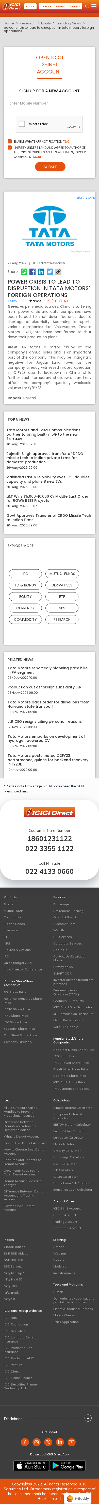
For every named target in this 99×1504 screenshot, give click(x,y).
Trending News (68, 23)
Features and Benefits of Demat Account (22, 1162)
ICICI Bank (11, 1318)
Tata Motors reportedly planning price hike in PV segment (48, 670)
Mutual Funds (62, 573)
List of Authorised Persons (73, 1309)
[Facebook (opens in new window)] (25, 1442)
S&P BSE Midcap (16, 1253)
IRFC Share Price (16, 1016)
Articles (58, 1247)
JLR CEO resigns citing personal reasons (45, 721)
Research (28, 23)
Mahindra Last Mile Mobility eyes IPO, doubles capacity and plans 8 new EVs (48, 479)
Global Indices (14, 1247)
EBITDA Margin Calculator (72, 1124)
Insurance (11, 930)
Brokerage (61, 904)
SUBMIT (50, 166)
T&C (66, 141)
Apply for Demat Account (60, 6)
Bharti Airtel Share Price (70, 1069)
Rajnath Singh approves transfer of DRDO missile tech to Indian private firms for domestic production (44, 458)
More (37, 157)
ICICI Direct (12, 1371)
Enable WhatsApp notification (42, 141)
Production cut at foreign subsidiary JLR (44, 687)
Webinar (59, 1253)
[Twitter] (50, 272)
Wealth (58, 930)
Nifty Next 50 (13, 1279)
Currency (25, 607)
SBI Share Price (15, 992)
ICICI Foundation (16, 1324)
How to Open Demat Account (19, 1208)
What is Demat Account (21, 1136)
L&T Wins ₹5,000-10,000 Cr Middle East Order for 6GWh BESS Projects (47, 498)
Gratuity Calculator (66, 1151)
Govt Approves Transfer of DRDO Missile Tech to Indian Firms (48, 517)
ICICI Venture (13, 1365)
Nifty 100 (10, 1286)
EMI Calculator (63, 1144)
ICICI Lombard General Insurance (20, 1339)
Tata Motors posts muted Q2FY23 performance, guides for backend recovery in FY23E (48, 760)
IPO (25, 573)
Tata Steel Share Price (20, 1035)
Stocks (9, 904)
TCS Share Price (65, 1056)
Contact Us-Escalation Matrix (69, 958)
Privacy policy (63, 967)
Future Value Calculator (70, 1131)
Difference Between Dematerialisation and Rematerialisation (20, 1126)
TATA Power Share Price (71, 1063)
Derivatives (62, 584)
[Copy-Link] (58, 272)
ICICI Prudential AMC (19, 1358)
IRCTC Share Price (17, 1009)
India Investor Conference (23, 969)
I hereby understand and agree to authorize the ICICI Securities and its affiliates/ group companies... (50, 152)
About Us (60, 950)
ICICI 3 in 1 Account (67, 1208)
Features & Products (68, 1001)
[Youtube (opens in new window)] (72, 1442)
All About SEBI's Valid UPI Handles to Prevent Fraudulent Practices (22, 1111)
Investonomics (64, 1273)
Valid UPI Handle (65, 1027)
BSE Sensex (13, 1266)
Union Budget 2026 (18, 963)
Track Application (66, 1322)
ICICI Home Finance (18, 1378)
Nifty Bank (11, 1292)
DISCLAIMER (85, 197)
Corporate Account (67, 1228)
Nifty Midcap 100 (16, 1273)
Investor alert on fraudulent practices (73, 982)
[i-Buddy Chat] (77, 1494)
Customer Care (64, 924)
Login (30, 6)
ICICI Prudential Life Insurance (18, 1350)
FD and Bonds (14, 924)
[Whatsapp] (24, 272)
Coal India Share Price (69, 1076)
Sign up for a (49, 91)
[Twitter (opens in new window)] (48, 1442)
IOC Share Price (15, 1022)
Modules (59, 1266)
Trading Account (65, 1221)
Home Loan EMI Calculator (72, 1183)
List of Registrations (68, 1020)
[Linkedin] (41, 272)
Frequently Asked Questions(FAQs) (66, 992)
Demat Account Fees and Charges (23, 1183)
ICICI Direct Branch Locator (72, 1007)
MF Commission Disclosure (73, 1014)
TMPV (12, 301)
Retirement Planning (68, 911)
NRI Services (62, 937)
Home (9, 23)
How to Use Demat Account (24, 1143)
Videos (58, 1260)
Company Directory (18, 1042)
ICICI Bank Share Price (69, 1082)
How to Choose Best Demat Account (24, 1151)
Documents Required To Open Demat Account (22, 1172)
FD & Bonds (25, 584)
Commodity (25, 619)
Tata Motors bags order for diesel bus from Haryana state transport (48, 704)
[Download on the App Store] (31, 1465)
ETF (62, 596)
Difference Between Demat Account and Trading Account (24, 1195)
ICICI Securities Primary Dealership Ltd (21, 1386)
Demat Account (64, 1215)
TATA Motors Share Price (71, 1088)
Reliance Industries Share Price (23, 1001)
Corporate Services (67, 943)
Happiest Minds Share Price (74, 1050)
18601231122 (49, 838)
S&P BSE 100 (13, 1260)
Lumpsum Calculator (68, 1137)
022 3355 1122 (49, 848)
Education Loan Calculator (72, 1189)
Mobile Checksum (66, 1315)
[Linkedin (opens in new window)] (60, 1442)
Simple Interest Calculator (72, 1108)
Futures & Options (17, 950)
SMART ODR (62, 973)
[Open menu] (94, 6)
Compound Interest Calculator (67, 1116)
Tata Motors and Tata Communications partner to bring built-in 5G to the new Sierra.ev (43, 434)
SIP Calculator (63, 1170)
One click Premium (66, 917)
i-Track (58, 1292)
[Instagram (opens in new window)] (36, 1442)
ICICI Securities (15, 1331)
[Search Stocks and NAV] (87, 6)
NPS (62, 607)
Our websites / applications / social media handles (73, 1300)
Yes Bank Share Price (19, 1028)
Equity (46, 23)
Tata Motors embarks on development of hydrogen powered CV (46, 738)
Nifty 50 (9, 1299)
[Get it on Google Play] (68, 1465)
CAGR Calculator (65, 1176)
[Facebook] (32, 272)
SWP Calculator (64, 1164)
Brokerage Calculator (69, 1157)
